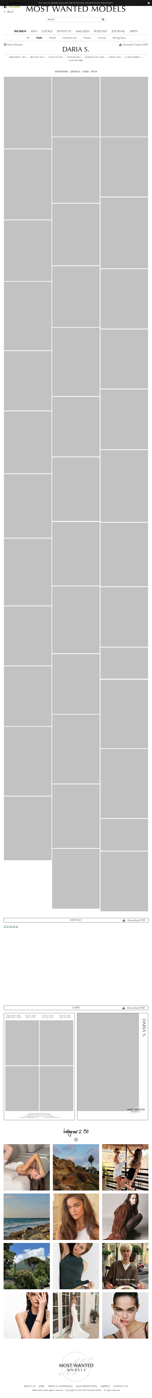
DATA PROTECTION (86, 1386)
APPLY (134, 31)
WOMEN (20, 31)
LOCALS (47, 31)
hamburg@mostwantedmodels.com (129, 16)
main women (15, 44)
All (27, 38)
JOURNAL (118, 31)
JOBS (41, 1386)
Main (39, 37)
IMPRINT (105, 1386)
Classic (87, 38)
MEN (34, 31)
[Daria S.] (28, 113)
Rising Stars (119, 38)
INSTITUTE (64, 31)
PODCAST (100, 31)
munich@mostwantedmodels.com (128, 10)
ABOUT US (29, 1386)
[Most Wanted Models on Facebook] (5, 7)
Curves (102, 38)
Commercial (69, 38)
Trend (52, 38)
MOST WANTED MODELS (76, 9)
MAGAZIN (83, 31)
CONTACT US (120, 1386)
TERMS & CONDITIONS (60, 1386)
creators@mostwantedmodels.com (128, 21)
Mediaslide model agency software (47, 1390)
